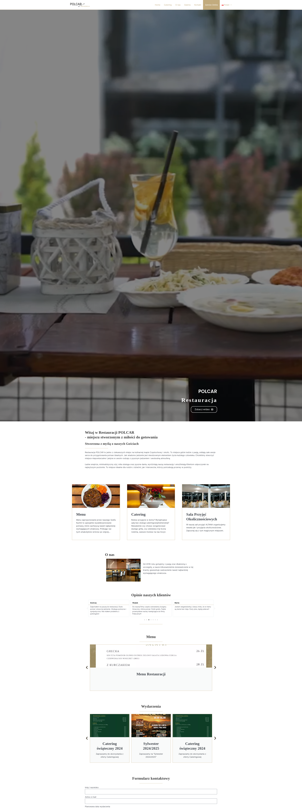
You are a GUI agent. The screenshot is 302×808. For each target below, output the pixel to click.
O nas (177, 5)
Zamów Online (211, 5)
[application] (230, 5)
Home (157, 5)
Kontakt (197, 5)
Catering (168, 5)
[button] (87, 608)
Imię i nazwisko (92, 787)
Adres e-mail (90, 797)
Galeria (187, 5)
